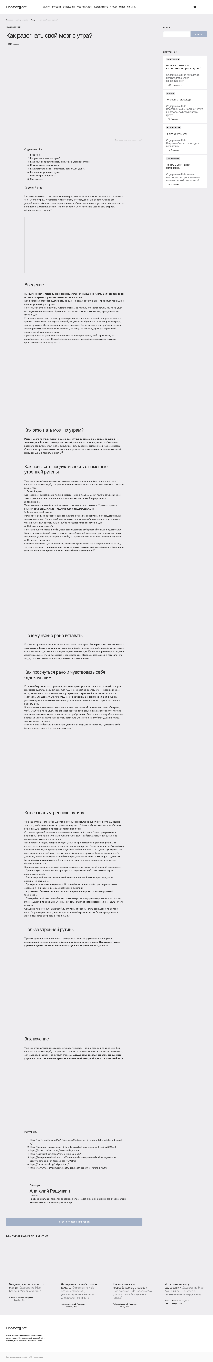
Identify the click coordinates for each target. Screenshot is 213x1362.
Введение (35, 154)
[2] (62, 452)
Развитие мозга (173, 127)
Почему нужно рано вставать (44, 165)
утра (34, 488)
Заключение (36, 179)
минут (119, 533)
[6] (70, 915)
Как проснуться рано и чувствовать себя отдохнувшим (57, 168)
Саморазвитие (22, 20)
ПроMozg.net (16, 7)
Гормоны (170, 93)
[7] (110, 944)
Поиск (166, 27)
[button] (195, 7)
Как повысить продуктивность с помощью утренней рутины (60, 161)
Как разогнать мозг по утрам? (45, 158)
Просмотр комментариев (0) (74, 1222)
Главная (9, 20)
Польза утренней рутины (42, 175)
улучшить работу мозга (108, 203)
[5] (72, 727)
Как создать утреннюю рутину (45, 172)
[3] (94, 550)
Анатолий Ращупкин (50, 1191)
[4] (91, 657)
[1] (51, 209)
